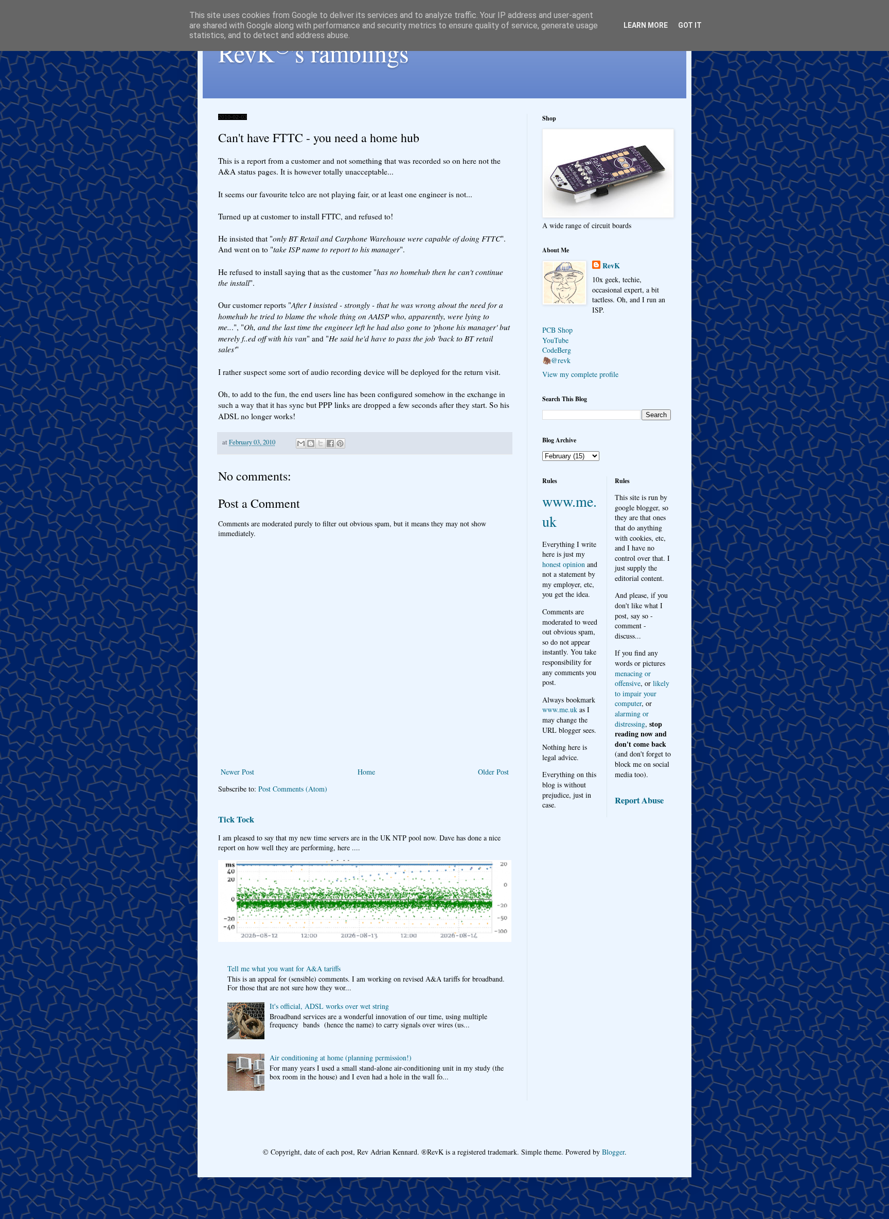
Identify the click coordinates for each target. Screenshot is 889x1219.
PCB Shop (557, 330)
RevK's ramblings (313, 52)
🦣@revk (556, 360)
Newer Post (237, 772)
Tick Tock (236, 819)
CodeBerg (556, 350)
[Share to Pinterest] (340, 443)
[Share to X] (320, 443)
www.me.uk (559, 709)
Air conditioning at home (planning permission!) (341, 1057)
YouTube (555, 340)
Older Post (493, 772)
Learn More (646, 25)
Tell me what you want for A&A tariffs (284, 968)
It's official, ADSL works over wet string (329, 1006)
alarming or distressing (632, 719)
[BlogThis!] (311, 443)
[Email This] (301, 443)
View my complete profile (580, 374)
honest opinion (563, 564)
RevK (611, 266)
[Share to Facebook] (330, 443)
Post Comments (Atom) (292, 789)
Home (366, 772)
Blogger (613, 1152)
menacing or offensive (633, 678)
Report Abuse (639, 800)
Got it (690, 25)
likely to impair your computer (642, 693)
